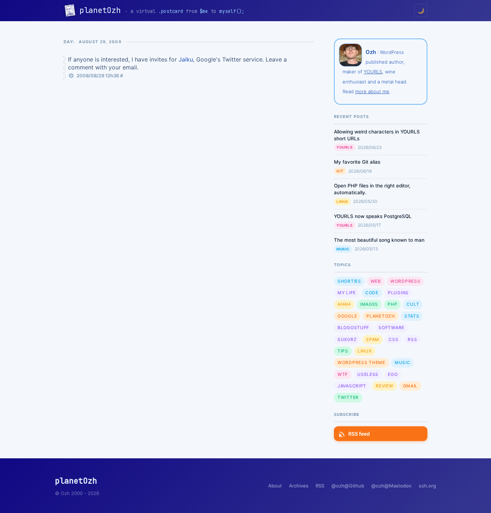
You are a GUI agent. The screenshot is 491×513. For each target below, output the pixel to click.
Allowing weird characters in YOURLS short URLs (377, 135)
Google (347, 316)
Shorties (349, 281)
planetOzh (102, 10)
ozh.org (427, 486)
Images (369, 304)
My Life (347, 292)
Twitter (348, 397)
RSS (412, 339)
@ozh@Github (347, 486)
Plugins (398, 292)
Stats (411, 316)
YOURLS (373, 71)
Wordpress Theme (361, 362)
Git (340, 171)
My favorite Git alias (357, 162)
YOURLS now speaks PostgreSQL (373, 216)
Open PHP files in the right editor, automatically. (372, 189)
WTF (343, 374)
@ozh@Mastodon (391, 486)
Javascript (352, 386)
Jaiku (186, 59)
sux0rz (347, 339)
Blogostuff (353, 327)
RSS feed (359, 434)
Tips (343, 351)
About (275, 486)
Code (371, 292)
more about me (372, 91)
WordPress (405, 281)
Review (384, 386)
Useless (367, 374)
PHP (392, 304)
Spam (372, 339)
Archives (298, 486)
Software (391, 327)
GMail (410, 386)
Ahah (344, 304)
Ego (393, 374)
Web (376, 281)
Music (343, 249)
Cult (413, 304)
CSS (393, 339)
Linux (342, 201)
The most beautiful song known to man (379, 240)
